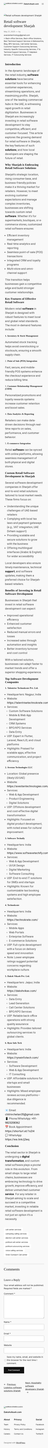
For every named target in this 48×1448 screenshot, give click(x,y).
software (10, 216)
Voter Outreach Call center (16, 1255)
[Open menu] (42, 3)
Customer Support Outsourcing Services (20, 47)
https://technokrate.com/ (22, 919)
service (9, 1194)
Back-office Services (14, 38)
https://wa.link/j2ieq (17, 1139)
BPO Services (14, 44)
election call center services (17, 1238)
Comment (9, 1293)
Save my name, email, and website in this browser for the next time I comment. (25, 1360)
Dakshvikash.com (31, 4)
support (10, 571)
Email (7, 1333)
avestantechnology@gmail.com (17, 35)
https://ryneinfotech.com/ (23, 1057)
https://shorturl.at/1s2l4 (19, 1131)
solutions (10, 149)
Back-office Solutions (32, 38)
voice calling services (14, 1250)
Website (8, 1345)
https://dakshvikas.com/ (22, 990)
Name (7, 1322)
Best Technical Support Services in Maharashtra (23, 41)
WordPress (20, 1443)
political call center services (17, 1242)
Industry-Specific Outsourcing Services (20, 49)
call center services (13, 1229)
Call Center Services (29, 44)
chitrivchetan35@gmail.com (22, 1114)
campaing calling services (16, 1234)
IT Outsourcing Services (22, 55)
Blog (6, 44)
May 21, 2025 (9, 32)
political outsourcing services (18, 1246)
